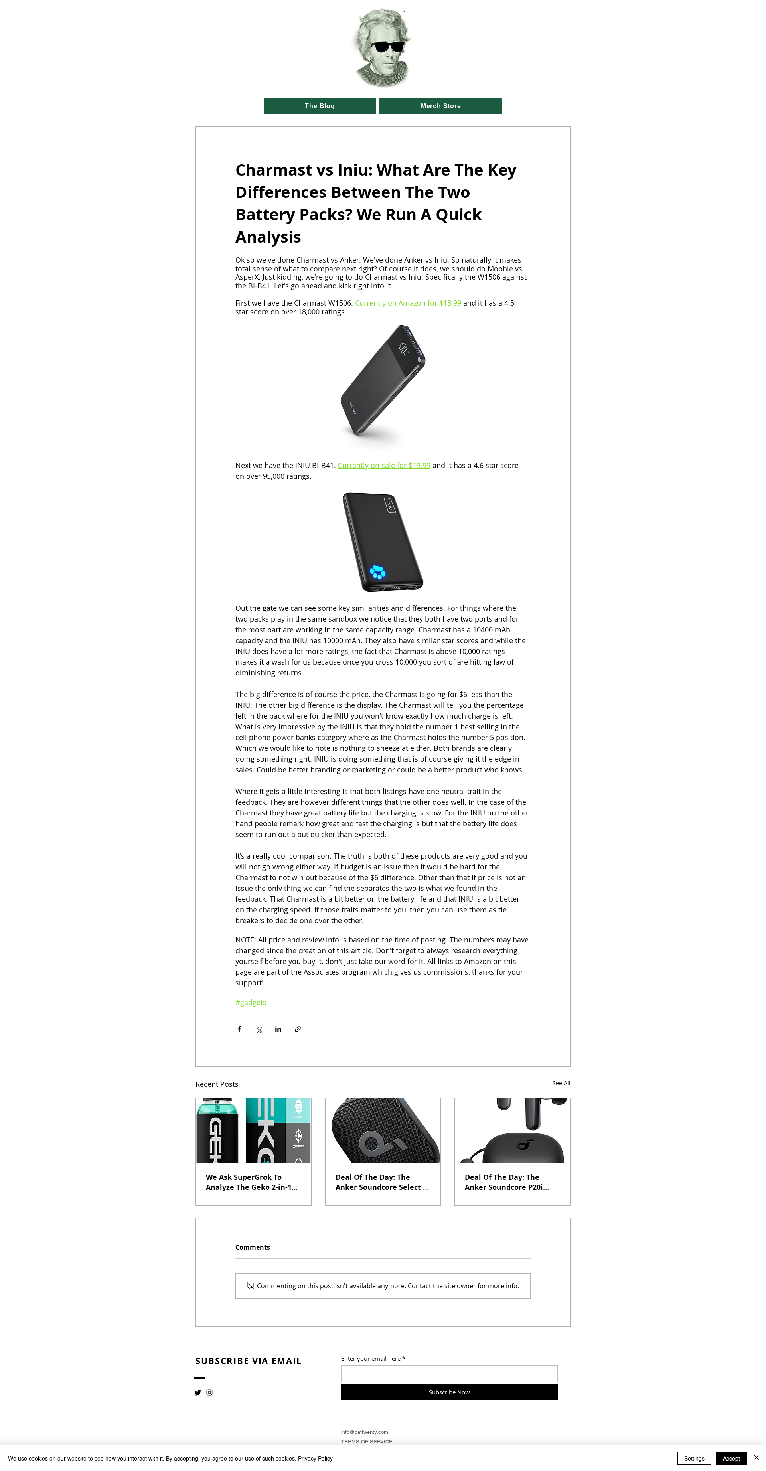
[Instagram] (209, 1392)
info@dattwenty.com (364, 1432)
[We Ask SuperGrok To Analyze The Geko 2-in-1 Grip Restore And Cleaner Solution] (253, 1130)
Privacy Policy (315, 1458)
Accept (731, 1458)
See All (562, 1083)
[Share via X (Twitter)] (259, 1029)
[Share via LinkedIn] (278, 1029)
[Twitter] (198, 1392)
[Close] (756, 1458)
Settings (694, 1458)
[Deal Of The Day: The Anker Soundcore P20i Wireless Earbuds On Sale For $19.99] (512, 1130)
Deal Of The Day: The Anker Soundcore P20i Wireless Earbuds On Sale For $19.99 (510, 1182)
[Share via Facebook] (239, 1029)
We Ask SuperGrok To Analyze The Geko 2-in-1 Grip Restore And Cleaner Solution (251, 1182)
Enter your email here (371, 1359)
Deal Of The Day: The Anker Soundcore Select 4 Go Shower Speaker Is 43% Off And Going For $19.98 (382, 1182)
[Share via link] (298, 1029)
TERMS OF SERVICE (367, 1442)
